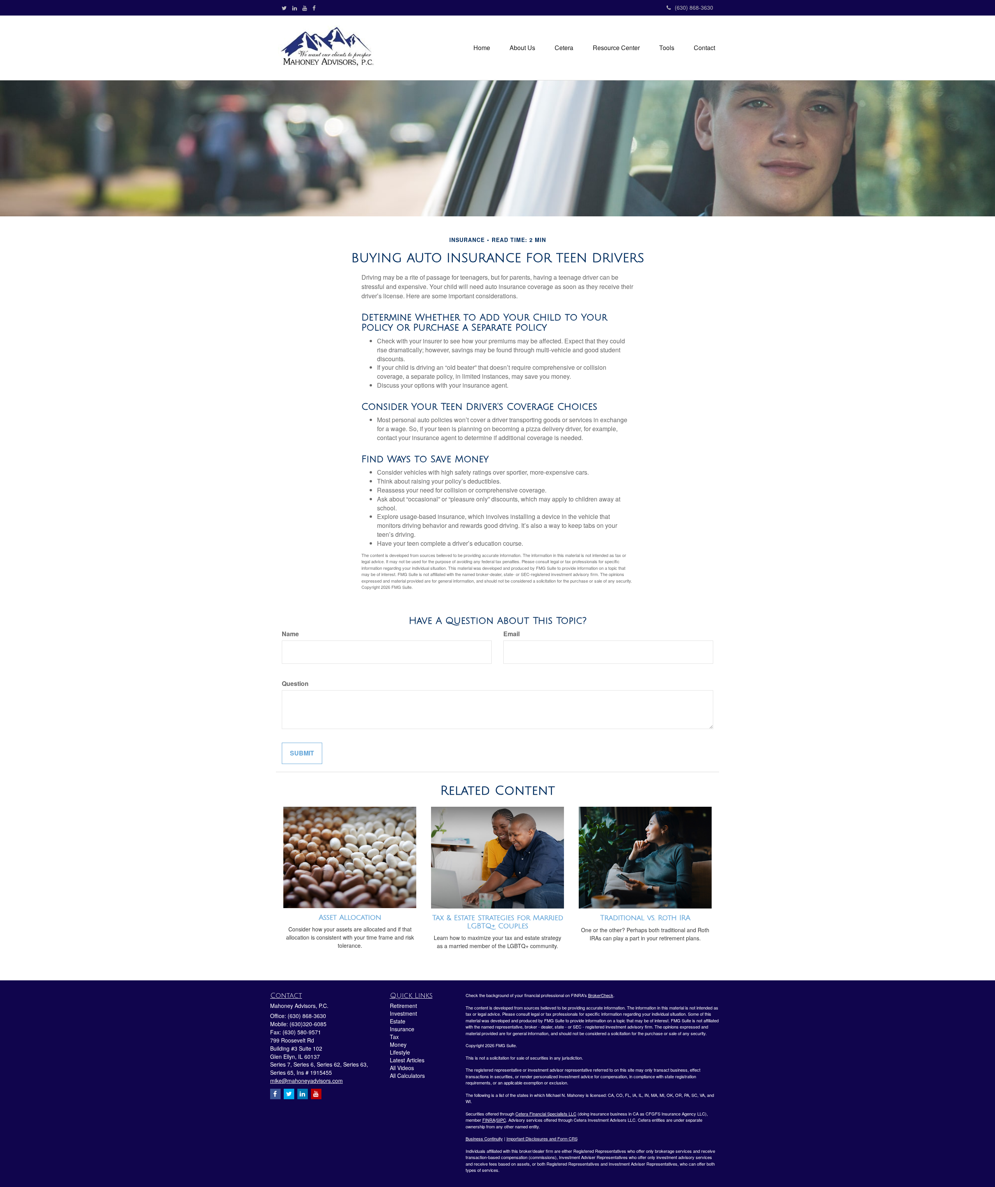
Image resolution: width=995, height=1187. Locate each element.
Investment (403, 1013)
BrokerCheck (600, 995)
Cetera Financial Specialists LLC (545, 1113)
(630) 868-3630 (694, 7)
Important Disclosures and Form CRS (542, 1138)
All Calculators (407, 1075)
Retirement (403, 1005)
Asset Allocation (350, 917)
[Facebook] (314, 8)
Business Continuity (484, 1138)
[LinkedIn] (294, 8)
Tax (394, 1037)
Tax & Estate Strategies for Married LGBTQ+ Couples (497, 922)
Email (511, 634)
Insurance (402, 1029)
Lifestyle (400, 1052)
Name (290, 634)
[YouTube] (304, 8)
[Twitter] (284, 8)
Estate (397, 1021)
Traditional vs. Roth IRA (645, 918)
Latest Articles (407, 1060)
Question (295, 683)
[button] (522, 47)
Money (398, 1044)
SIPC (501, 1120)
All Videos (402, 1068)
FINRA (488, 1120)
